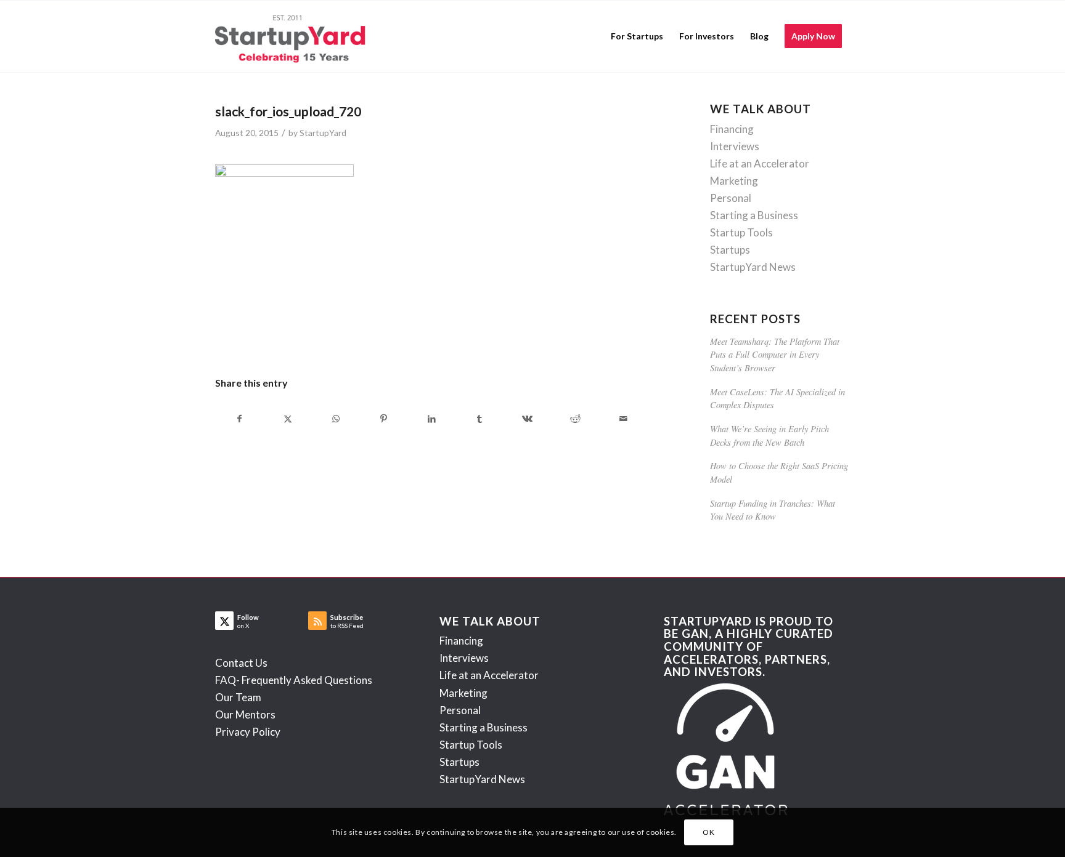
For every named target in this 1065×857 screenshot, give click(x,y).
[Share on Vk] (528, 419)
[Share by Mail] (623, 419)
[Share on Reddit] (575, 419)
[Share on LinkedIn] (431, 419)
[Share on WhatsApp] (336, 419)
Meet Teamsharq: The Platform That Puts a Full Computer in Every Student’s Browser (774, 355)
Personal (730, 197)
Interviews (734, 146)
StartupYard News (753, 266)
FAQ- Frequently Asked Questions (293, 680)
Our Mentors (245, 714)
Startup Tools (741, 232)
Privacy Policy (247, 731)
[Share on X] (288, 419)
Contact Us (241, 662)
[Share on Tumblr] (480, 419)
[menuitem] (637, 36)
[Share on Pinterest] (383, 419)
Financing (732, 129)
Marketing (734, 180)
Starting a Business (754, 215)
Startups (730, 249)
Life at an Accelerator (759, 163)
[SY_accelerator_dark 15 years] (293, 36)
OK (708, 832)
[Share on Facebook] (240, 419)
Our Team (238, 697)
